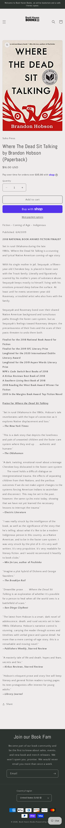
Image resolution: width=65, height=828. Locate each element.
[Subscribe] (54, 774)
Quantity (6, 181)
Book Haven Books (27, 822)
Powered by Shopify (45, 822)
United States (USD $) (31, 798)
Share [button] (9, 704)
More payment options (32, 217)
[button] (4, 22)
